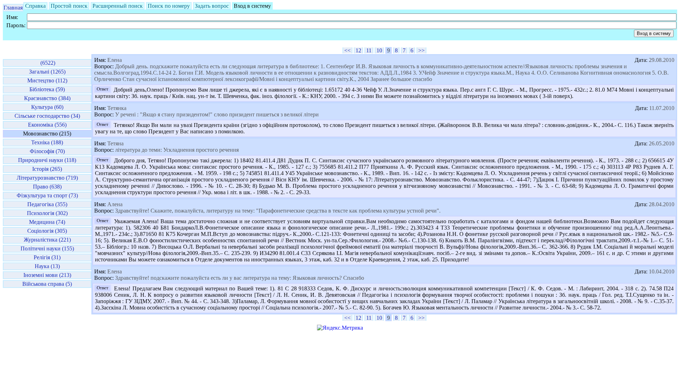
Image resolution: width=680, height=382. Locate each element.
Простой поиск (69, 6)
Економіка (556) (47, 125)
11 (369, 50)
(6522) (47, 63)
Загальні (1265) (47, 72)
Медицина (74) (47, 222)
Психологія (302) (47, 213)
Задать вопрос (212, 6)
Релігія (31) (47, 257)
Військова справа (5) (47, 284)
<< (347, 50)
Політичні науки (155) (47, 248)
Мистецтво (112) (47, 80)
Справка (35, 6)
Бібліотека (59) (47, 89)
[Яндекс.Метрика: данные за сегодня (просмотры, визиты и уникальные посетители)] (340, 328)
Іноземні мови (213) (47, 275)
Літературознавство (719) (47, 178)
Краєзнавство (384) (47, 98)
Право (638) (47, 187)
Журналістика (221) (47, 240)
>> (421, 50)
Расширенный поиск (117, 6)
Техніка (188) (47, 142)
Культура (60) (47, 107)
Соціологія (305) (47, 231)
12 (358, 50)
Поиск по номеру (169, 6)
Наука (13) (47, 266)
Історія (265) (47, 169)
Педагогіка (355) (47, 204)
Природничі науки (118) (47, 160)
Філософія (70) (47, 151)
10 (379, 50)
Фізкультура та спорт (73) (47, 195)
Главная (13, 8)
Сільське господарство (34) (47, 116)
